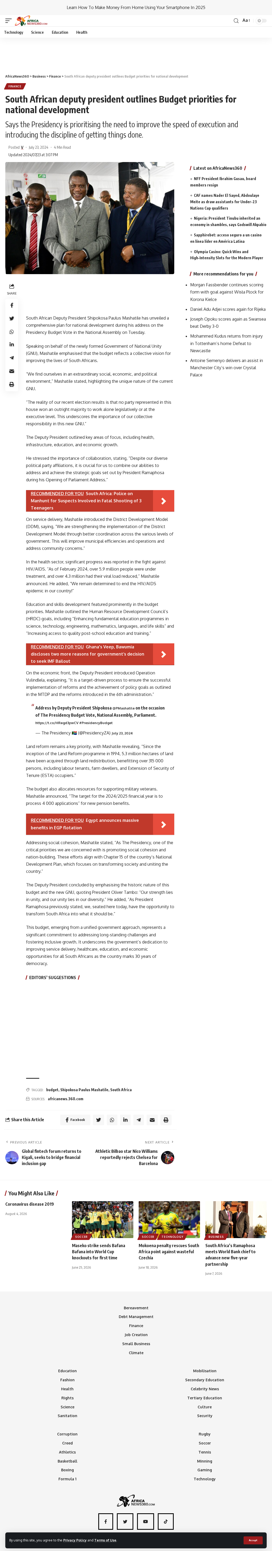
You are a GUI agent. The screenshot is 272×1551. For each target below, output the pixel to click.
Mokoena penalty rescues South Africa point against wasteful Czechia (169, 1251)
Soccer (81, 1236)
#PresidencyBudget (96, 723)
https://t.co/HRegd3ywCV (56, 723)
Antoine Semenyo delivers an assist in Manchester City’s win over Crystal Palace (226, 367)
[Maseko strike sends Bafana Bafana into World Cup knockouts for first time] (102, 1219)
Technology (172, 1236)
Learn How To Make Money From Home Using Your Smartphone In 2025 (136, 7)
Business (216, 1236)
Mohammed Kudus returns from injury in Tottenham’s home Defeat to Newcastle (226, 343)
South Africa (121, 1089)
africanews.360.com (65, 1099)
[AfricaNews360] (31, 20)
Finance (15, 86)
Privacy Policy (75, 1540)
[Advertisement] (136, 53)
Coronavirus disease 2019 (29, 1204)
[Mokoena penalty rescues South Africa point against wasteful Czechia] (169, 1219)
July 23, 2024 (122, 733)
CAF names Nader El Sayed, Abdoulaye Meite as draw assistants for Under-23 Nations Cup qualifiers (224, 201)
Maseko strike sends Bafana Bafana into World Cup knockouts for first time (98, 1251)
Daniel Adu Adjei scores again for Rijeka (228, 309)
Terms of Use (105, 1540)
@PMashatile (123, 708)
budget (52, 1089)
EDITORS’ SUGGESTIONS (52, 977)
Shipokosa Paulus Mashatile (84, 1089)
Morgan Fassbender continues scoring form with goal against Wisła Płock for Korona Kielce (227, 292)
